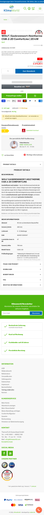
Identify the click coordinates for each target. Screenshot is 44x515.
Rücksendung (6, 419)
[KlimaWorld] (22, 474)
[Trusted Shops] (5, 465)
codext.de (32, 512)
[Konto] (29, 8)
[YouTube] (10, 453)
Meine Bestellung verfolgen (11, 411)
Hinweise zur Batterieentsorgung (13, 422)
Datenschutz (6, 382)
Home (5, 19)
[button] (22, 76)
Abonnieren (36, 313)
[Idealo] (12, 465)
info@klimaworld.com (12, 439)
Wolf (3, 42)
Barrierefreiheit (7, 387)
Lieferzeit (33, 486)
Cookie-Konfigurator (8, 414)
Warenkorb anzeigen (8, 406)
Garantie (4, 416)
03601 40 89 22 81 (26, 145)
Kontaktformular (7, 442)
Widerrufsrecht (7, 371)
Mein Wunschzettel (8, 408)
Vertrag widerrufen (8, 390)
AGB (3, 368)
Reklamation (6, 374)
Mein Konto (5, 403)
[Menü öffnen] (40, 8)
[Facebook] (4, 453)
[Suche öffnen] (25, 8)
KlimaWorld (17, 512)
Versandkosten (7, 376)
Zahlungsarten (6, 379)
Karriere (4, 392)
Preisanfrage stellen (14, 96)
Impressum (5, 384)
